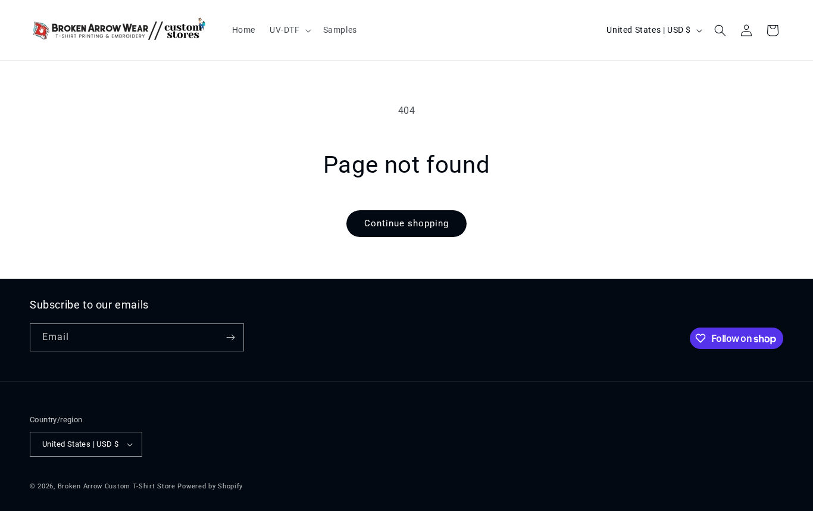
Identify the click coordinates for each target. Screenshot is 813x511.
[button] (289, 29)
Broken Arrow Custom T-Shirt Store (117, 486)
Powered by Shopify (210, 486)
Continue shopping (406, 223)
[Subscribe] (230, 337)
